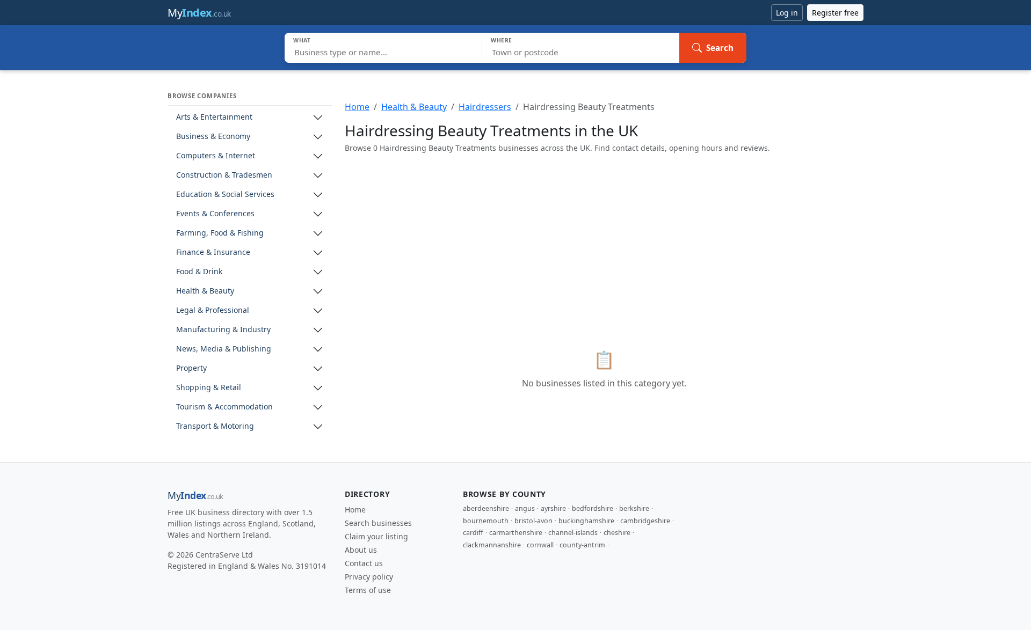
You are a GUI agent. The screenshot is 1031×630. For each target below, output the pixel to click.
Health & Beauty (205, 291)
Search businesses (378, 523)
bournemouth (486, 520)
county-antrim (582, 545)
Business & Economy (213, 136)
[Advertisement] (604, 237)
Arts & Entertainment (214, 117)
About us (361, 550)
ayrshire (553, 508)
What (302, 40)
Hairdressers (485, 107)
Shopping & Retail (208, 387)
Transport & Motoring (215, 426)
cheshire (617, 532)
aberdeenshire (486, 508)
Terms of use (368, 590)
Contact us (364, 563)
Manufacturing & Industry (223, 329)
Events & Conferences (215, 213)
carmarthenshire (515, 532)
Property (191, 368)
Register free (835, 13)
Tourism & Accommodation (224, 407)
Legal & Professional (212, 310)
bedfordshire (592, 508)
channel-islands (573, 532)
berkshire (634, 508)
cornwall (540, 545)
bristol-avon (533, 520)
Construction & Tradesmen (224, 175)
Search (720, 47)
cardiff (473, 532)
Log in (787, 13)
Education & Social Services (225, 194)
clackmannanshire (492, 545)
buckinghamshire (586, 520)
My (199, 12)
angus (525, 508)
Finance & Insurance (213, 252)
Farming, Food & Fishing (220, 233)
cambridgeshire (645, 520)
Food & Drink (199, 271)
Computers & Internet (215, 155)
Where (501, 40)
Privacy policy (369, 577)
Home (357, 107)
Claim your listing (376, 536)
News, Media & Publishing (223, 349)
